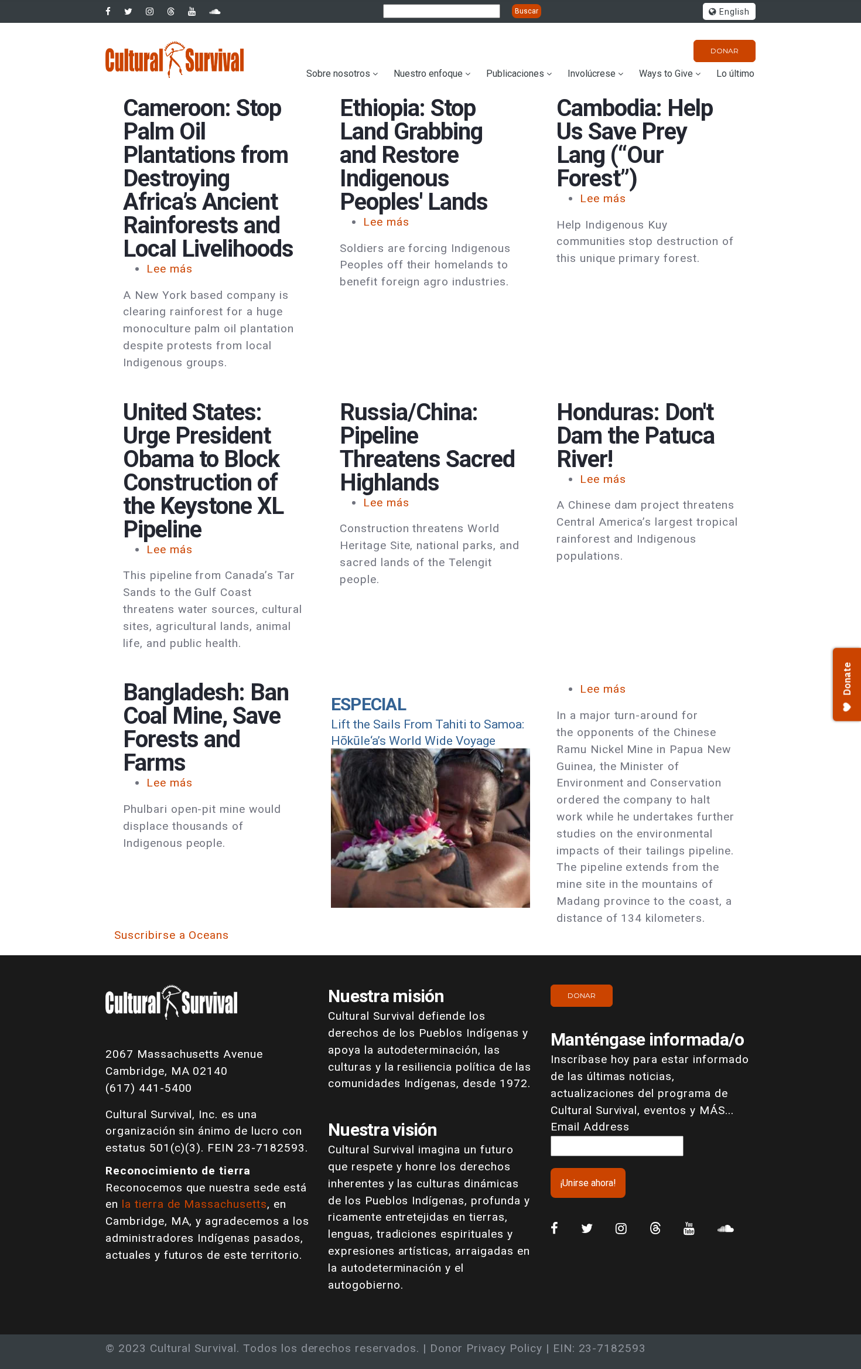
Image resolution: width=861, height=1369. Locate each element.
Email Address (590, 1126)
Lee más (169, 268)
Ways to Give (666, 73)
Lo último (735, 73)
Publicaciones (515, 73)
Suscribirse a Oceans (171, 935)
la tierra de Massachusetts (194, 1204)
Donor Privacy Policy (486, 1348)
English (733, 12)
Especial (368, 704)
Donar (724, 50)
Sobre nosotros (338, 73)
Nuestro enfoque (428, 73)
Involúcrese (592, 73)
